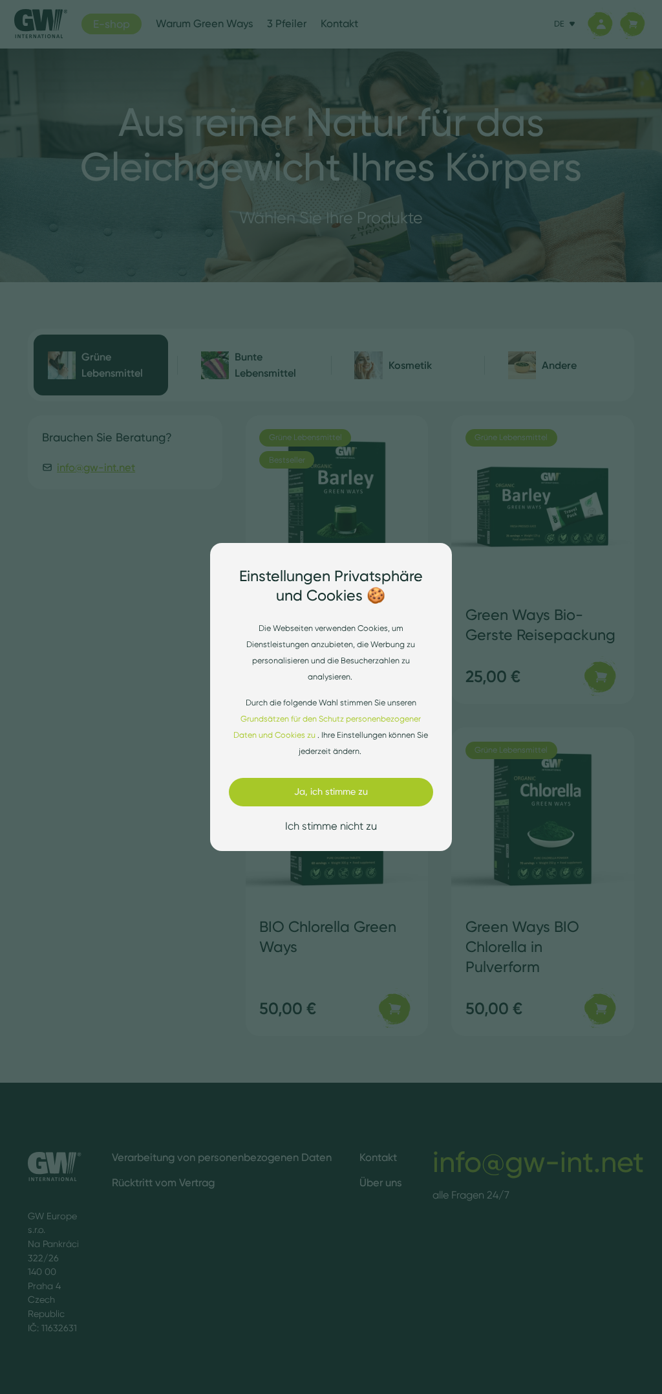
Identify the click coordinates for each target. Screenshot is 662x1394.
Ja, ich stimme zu (331, 791)
